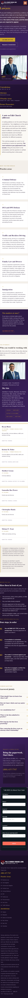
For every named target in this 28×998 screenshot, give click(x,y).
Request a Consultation (9, 44)
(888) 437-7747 (10, 769)
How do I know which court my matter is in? (12, 704)
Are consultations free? (7, 710)
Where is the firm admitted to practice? (9, 716)
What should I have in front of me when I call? (11, 697)
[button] (25, 3)
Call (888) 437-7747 (7, 39)
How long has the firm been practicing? (9, 723)
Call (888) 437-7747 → (8, 331)
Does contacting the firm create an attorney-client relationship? (11, 729)
